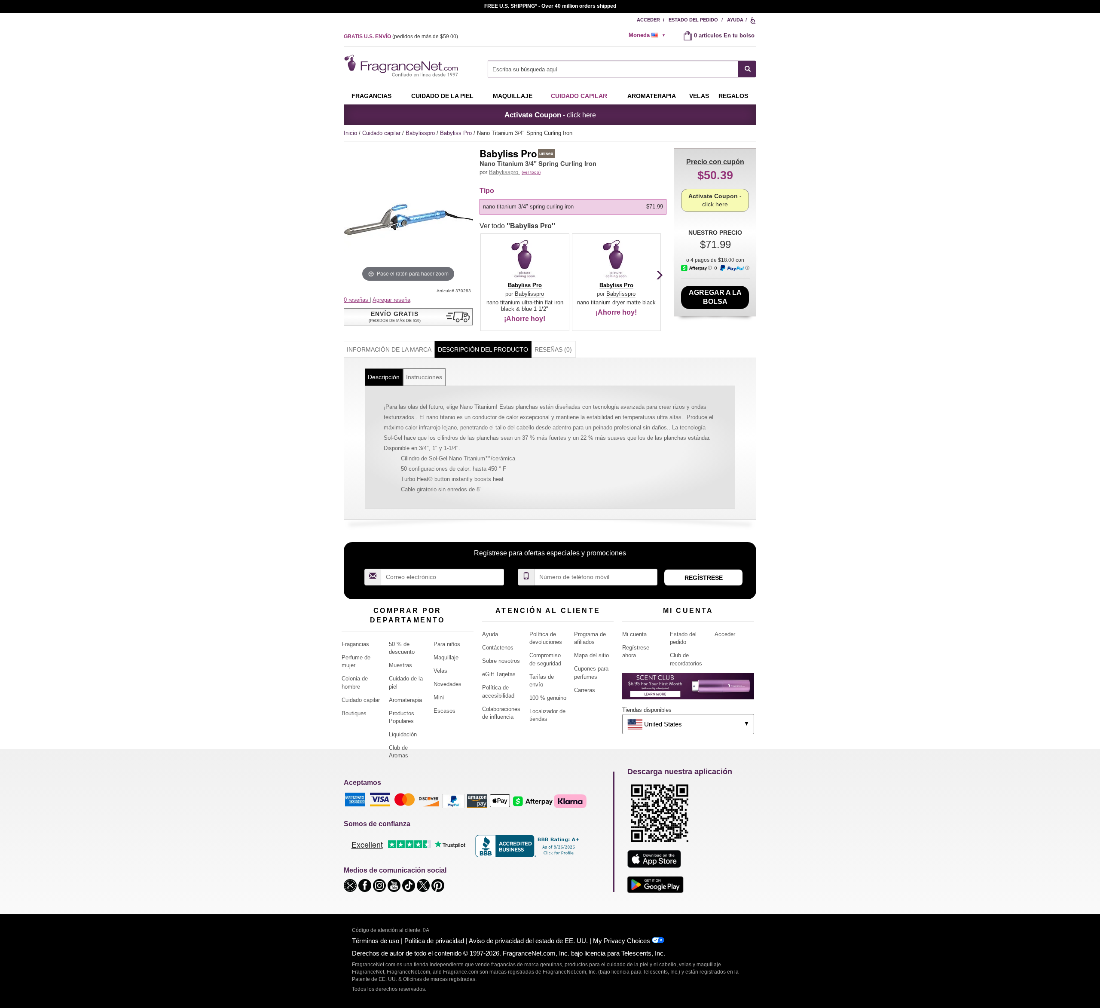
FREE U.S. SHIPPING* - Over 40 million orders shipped (550, 6)
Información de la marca (389, 349)
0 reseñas (357, 300)
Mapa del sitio (591, 655)
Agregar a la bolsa (715, 297)
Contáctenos (497, 647)
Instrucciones (424, 377)
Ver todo (517, 226)
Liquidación (403, 734)
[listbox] (574, 206)
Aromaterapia (405, 700)
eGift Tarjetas (499, 674)
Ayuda (735, 19)
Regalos (733, 95)
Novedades (447, 684)
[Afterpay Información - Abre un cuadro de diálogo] (696, 268)
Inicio (350, 133)
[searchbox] (613, 69)
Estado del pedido (693, 19)
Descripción (384, 377)
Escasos (444, 711)
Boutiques (354, 713)
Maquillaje (512, 95)
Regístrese (703, 577)
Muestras (400, 665)
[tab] (389, 349)
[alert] (650, 35)
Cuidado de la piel (442, 95)
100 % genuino (547, 698)
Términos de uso (375, 940)
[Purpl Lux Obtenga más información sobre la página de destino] (688, 689)
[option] (573, 206)
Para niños (447, 644)
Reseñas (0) (553, 349)
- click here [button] (550, 114)
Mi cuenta (634, 634)
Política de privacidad (434, 940)
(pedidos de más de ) (401, 37)
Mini (439, 697)
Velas (440, 671)
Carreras (584, 690)
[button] (408, 316)
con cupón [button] (715, 161)
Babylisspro (421, 133)
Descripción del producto (483, 349)
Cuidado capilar (579, 95)
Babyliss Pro (457, 133)
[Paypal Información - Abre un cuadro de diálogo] (734, 268)
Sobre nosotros (501, 661)
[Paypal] (453, 800)
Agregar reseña (391, 300)
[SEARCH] (747, 69)
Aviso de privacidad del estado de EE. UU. (528, 940)
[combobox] (622, 69)
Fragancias (371, 95)
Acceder (648, 19)
